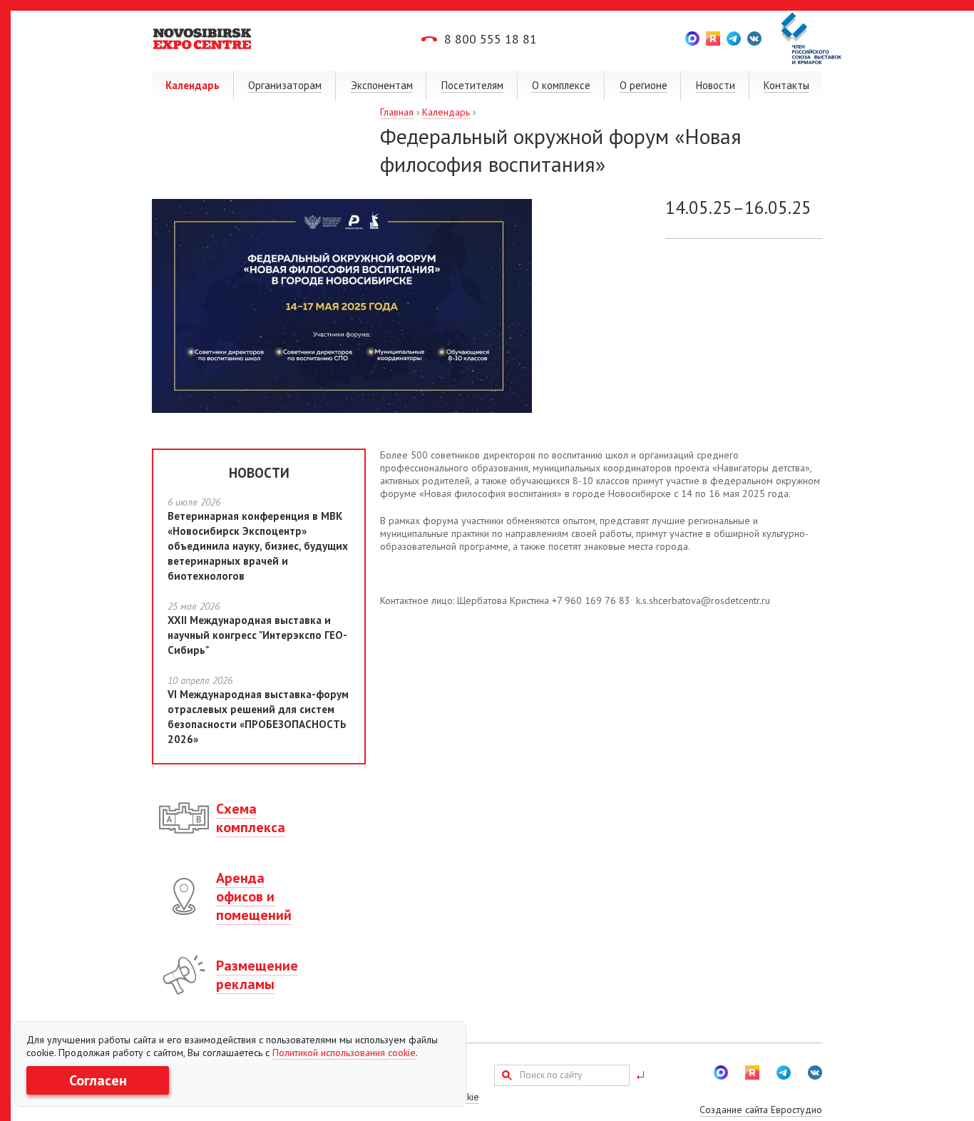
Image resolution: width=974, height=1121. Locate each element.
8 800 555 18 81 (490, 39)
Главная (397, 112)
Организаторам (285, 85)
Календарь (192, 85)
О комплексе (561, 85)
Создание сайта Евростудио (760, 1109)
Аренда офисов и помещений (254, 896)
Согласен (98, 1080)
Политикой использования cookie (344, 1052)
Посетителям (472, 85)
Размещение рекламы (257, 974)
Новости (715, 85)
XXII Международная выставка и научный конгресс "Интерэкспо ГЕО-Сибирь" (257, 635)
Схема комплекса (250, 817)
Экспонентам (382, 85)
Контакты (786, 85)
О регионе (643, 85)
